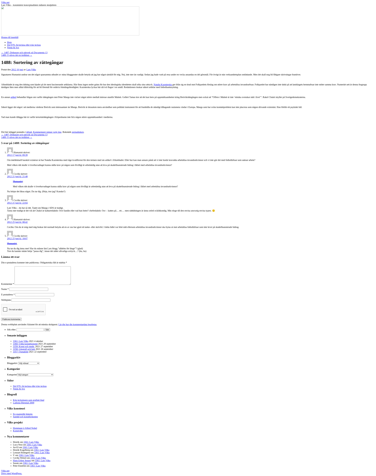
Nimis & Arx (13, 47)
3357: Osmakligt (20, 351)
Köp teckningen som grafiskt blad (28, 400)
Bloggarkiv (12, 363)
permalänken (78, 132)
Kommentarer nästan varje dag (47, 132)
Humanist (18, 181)
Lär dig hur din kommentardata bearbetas (77, 324)
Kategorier (12, 374)
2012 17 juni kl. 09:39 (17, 155)
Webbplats (6, 300)
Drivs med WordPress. (11, 473)
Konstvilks (18, 431)
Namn (5, 289)
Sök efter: (11, 329)
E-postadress (8, 294)
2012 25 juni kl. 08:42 (17, 222)
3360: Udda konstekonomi (25, 344)
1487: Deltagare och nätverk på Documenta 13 (24, 52)
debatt (29, 132)
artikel (13, 97)
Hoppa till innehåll (9, 37)
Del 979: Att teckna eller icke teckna (24, 45)
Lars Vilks (31, 69)
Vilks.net (5, 2)
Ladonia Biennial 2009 (23, 403)
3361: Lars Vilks (20, 341)
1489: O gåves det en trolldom (16, 55)
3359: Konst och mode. (24, 346)
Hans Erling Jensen (22, 460)
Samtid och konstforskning (25, 416)
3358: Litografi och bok (24, 349)
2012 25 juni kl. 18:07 (17, 238)
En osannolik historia (22, 414)
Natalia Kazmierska (163, 84)
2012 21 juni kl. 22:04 (17, 203)
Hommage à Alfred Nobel (25, 428)
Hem (9, 42)
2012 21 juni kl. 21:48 (17, 176)
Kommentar (7, 284)
